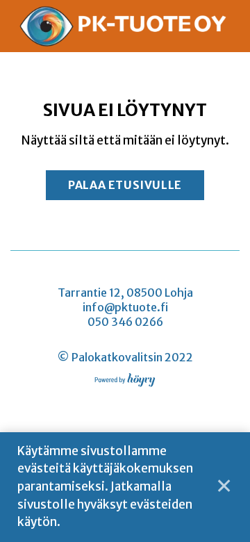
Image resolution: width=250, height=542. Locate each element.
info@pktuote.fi (125, 307)
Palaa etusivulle (125, 185)
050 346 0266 (125, 322)
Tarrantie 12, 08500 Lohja (125, 292)
